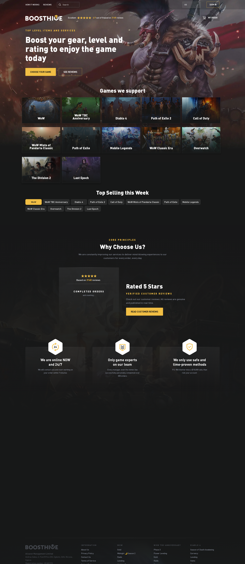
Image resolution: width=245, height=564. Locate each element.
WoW (120, 545)
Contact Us (86, 557)
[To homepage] (49, 546)
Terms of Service (88, 560)
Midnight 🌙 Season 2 (126, 553)
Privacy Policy (87, 553)
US (185, 4)
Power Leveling (160, 553)
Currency (194, 553)
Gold (119, 549)
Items (192, 560)
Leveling (120, 560)
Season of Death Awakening (202, 549)
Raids (119, 557)
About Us (85, 549)
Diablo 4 (195, 545)
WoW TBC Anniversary (167, 545)
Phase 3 (157, 549)
